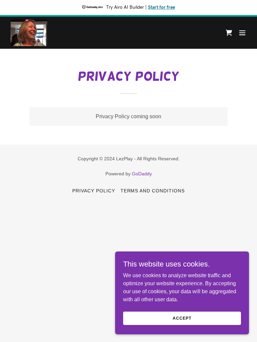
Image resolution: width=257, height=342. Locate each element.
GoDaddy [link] (142, 173)
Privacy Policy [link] (93, 190)
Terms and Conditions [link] (152, 190)
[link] (29, 32)
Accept (182, 318)
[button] (242, 32)
